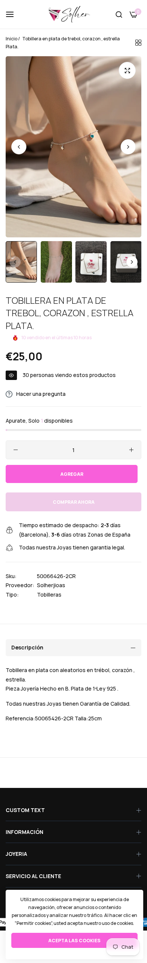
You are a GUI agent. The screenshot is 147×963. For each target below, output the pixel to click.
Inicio (11, 38)
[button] (128, 146)
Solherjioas (51, 585)
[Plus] (131, 450)
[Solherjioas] (73, 14)
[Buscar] (119, 14)
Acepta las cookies (74, 940)
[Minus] (15, 450)
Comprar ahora (74, 502)
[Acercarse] (127, 70)
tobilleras (49, 594)
